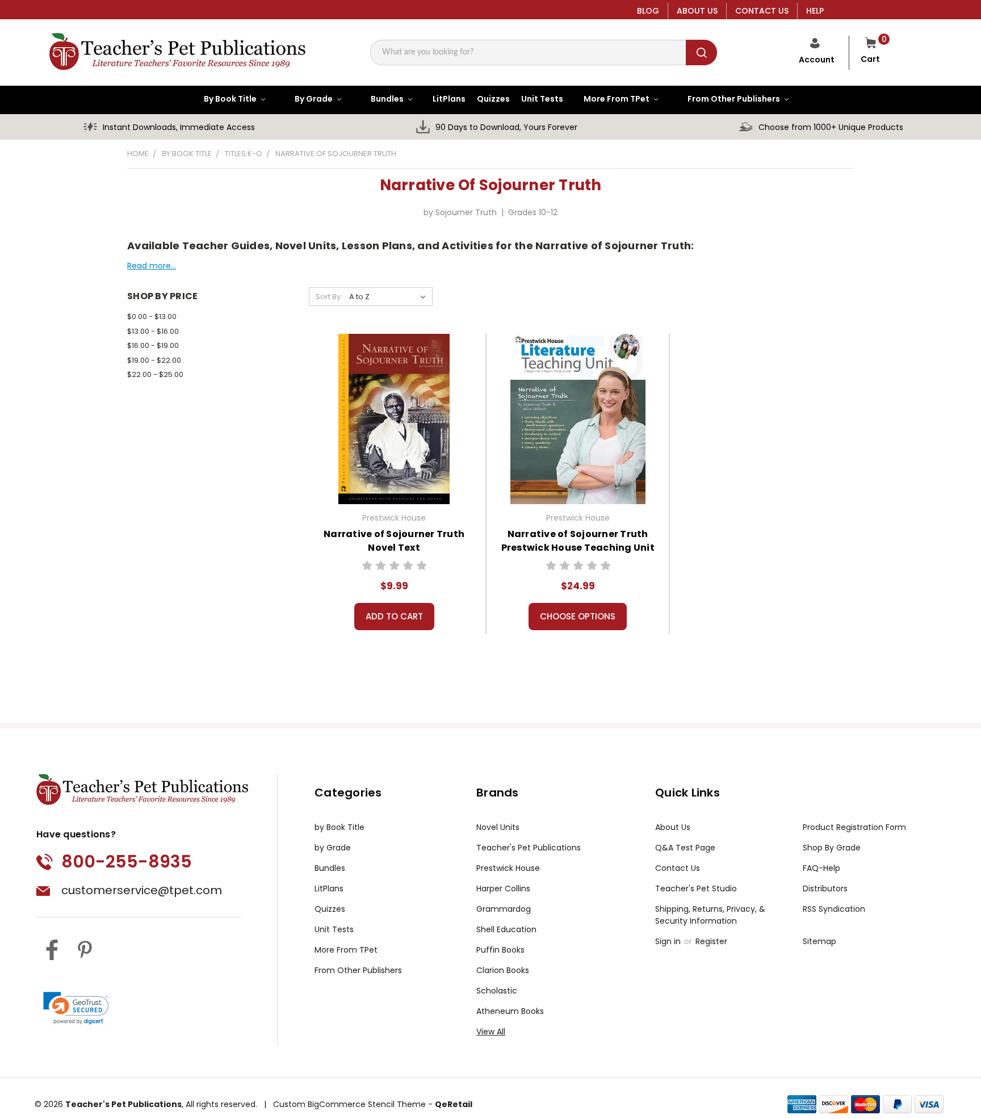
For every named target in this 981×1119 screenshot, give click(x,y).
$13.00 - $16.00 (153, 331)
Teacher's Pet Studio (696, 888)
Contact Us (677, 868)
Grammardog (503, 909)
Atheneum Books (510, 1011)
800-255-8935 (126, 861)
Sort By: (329, 296)
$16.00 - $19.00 (153, 345)
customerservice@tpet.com (141, 890)
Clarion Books (502, 970)
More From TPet (346, 949)
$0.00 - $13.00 (152, 316)
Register (711, 941)
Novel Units (497, 827)
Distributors (825, 888)
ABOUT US (697, 10)
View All (490, 1031)
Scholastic (496, 990)
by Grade (333, 847)
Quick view (394, 418)
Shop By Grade (832, 847)
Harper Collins (503, 888)
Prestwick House (508, 868)
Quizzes (330, 909)
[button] (76, 1008)
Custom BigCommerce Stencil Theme (349, 1104)
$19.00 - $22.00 (154, 360)
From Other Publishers (358, 970)
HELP (815, 10)
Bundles (330, 868)
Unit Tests (334, 929)
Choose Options (577, 616)
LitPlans (329, 888)
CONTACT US (762, 10)
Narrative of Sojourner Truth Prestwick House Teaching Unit (578, 540)
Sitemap (819, 941)
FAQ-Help (821, 868)
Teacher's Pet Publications (528, 847)
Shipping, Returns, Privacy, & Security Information (710, 915)
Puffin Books (500, 949)
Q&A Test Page (685, 847)
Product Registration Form (854, 827)
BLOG (648, 10)
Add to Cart (394, 616)
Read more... (151, 265)
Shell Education (506, 929)
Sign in (669, 941)
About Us (672, 827)
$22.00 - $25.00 (155, 374)
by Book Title (339, 827)
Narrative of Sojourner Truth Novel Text (394, 540)
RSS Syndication (834, 909)
